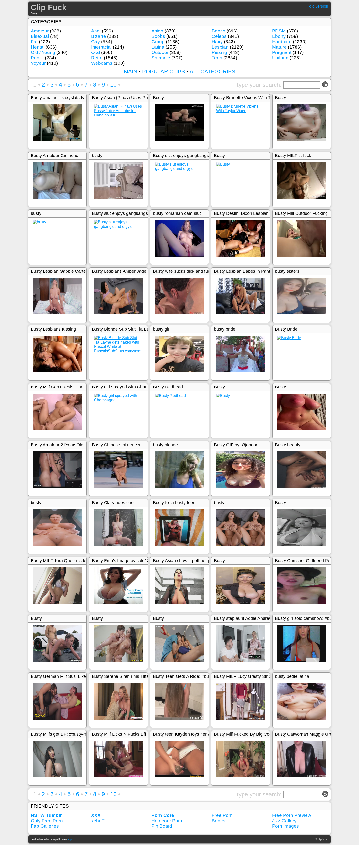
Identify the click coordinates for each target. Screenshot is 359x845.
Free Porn (222, 815)
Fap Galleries (45, 826)
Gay (95, 41)
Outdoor (160, 52)
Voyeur (38, 63)
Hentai (37, 47)
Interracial (101, 47)
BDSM (279, 30)
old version (318, 6)
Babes (218, 30)
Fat (34, 41)
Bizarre (98, 36)
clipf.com (323, 839)
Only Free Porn (47, 820)
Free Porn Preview (291, 815)
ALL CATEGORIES (212, 71)
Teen (217, 57)
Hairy (217, 41)
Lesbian (220, 47)
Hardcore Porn (166, 820)
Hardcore (282, 41)
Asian (157, 30)
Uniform (280, 57)
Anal (96, 30)
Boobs (158, 36)
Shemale (160, 57)
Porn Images (285, 826)
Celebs (219, 36)
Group (158, 41)
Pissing (219, 52)
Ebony (279, 36)
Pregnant (281, 52)
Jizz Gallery (284, 820)
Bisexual (40, 36)
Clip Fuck (48, 7)
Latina (157, 47)
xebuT (98, 820)
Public (37, 57)
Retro (97, 57)
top (70, 839)
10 (113, 84)
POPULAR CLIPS (163, 71)
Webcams (101, 63)
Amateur (40, 30)
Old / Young (43, 52)
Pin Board (161, 826)
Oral (95, 52)
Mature (279, 47)
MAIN (130, 71)
